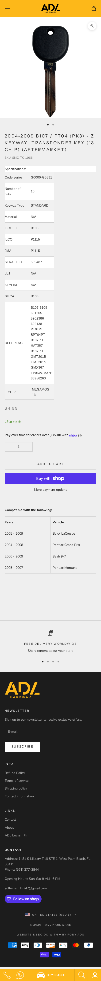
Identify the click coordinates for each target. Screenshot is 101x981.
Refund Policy (15, 773)
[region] (50, 641)
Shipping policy (16, 788)
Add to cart (50, 464)
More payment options (50, 489)
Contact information (19, 796)
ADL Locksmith (16, 835)
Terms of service (16, 780)
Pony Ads (75, 934)
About (9, 827)
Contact (10, 819)
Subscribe (22, 746)
